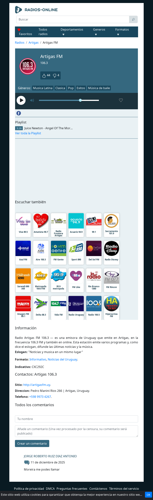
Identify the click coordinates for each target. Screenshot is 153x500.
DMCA (50, 489)
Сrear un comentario (32, 443)
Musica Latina (42, 88)
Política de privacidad (29, 489)
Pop (71, 88)
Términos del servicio (124, 489)
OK (148, 494)
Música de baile (99, 88)
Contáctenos (98, 489)
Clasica (60, 88)
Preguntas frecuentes (72, 489)
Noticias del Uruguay (62, 359)
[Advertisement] (76, 32)
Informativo (37, 359)
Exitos (81, 88)
